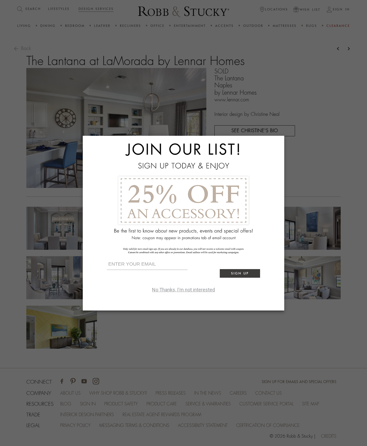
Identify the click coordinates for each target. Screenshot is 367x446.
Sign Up (240, 273)
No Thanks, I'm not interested (183, 289)
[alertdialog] (183, 223)
